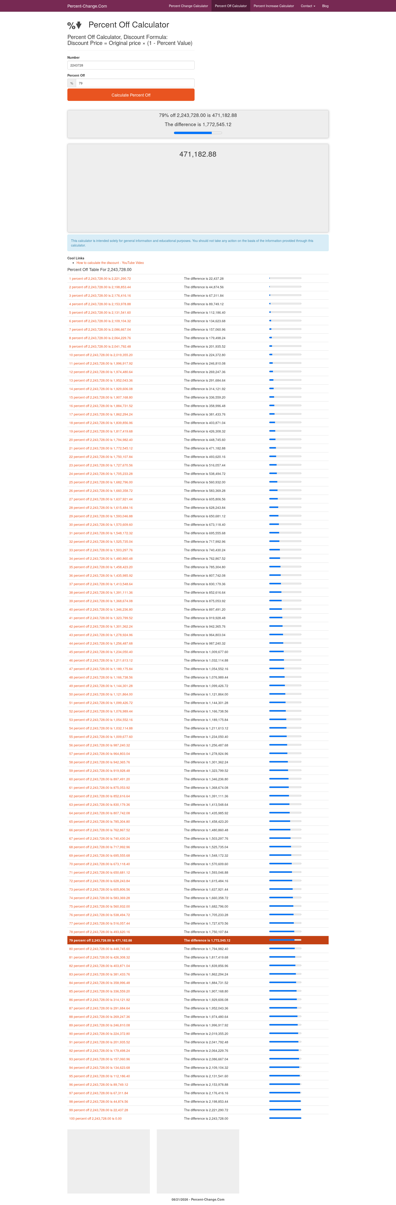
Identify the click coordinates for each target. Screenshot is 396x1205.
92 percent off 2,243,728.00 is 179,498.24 (99, 1050)
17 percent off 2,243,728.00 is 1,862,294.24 (101, 414)
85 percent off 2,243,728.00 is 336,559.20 (99, 991)
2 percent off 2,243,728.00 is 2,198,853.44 (100, 287)
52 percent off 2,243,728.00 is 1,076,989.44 (101, 711)
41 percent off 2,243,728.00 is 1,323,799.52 (101, 617)
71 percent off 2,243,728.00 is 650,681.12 (99, 872)
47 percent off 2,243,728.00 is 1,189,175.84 (101, 668)
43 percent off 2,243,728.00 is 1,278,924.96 (101, 634)
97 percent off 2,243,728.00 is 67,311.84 (98, 1093)
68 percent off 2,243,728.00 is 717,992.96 (99, 847)
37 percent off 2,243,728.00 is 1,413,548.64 (101, 584)
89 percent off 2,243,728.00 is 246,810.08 (99, 1025)
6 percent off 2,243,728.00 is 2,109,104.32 (100, 321)
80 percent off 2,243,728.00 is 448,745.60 (99, 948)
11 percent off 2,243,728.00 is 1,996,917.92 (101, 363)
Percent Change (188, 5)
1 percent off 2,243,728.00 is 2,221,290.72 (100, 278)
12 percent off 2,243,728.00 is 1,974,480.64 (101, 371)
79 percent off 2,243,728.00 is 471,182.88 (100, 940)
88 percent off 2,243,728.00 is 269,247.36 (99, 1016)
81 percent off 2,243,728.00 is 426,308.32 (99, 957)
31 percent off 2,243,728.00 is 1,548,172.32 (101, 533)
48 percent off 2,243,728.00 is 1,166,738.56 (101, 677)
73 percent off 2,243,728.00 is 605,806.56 (99, 889)
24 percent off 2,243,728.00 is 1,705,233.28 (101, 473)
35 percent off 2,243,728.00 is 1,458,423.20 (101, 567)
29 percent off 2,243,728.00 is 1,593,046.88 (101, 516)
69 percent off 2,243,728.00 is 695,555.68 (99, 855)
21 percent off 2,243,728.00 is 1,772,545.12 (101, 448)
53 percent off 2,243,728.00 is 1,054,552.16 (101, 719)
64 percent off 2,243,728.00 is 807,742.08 (99, 813)
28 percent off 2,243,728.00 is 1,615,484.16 (101, 507)
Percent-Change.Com (87, 6)
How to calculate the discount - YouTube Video (110, 262)
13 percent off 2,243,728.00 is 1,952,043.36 (101, 380)
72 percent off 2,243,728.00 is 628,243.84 (99, 880)
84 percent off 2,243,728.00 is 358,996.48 (99, 982)
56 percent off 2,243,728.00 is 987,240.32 (99, 745)
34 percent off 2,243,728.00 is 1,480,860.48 (101, 558)
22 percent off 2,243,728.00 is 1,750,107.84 (101, 456)
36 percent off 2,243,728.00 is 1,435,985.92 (101, 575)
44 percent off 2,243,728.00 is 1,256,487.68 (101, 643)
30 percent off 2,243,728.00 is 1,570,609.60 (101, 524)
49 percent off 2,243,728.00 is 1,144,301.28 (101, 685)
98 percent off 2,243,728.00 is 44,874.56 (98, 1101)
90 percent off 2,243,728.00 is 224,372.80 (99, 1033)
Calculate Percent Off (131, 95)
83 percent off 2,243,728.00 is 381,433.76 (99, 974)
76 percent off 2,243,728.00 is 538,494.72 (99, 914)
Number (73, 57)
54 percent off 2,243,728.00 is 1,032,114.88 (101, 728)
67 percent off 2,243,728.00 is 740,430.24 (99, 838)
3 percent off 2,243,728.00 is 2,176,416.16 (100, 295)
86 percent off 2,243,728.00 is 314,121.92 (99, 999)
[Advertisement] (198, 199)
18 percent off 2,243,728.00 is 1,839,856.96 (101, 422)
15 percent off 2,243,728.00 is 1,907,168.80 (101, 397)
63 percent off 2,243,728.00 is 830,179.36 (99, 804)
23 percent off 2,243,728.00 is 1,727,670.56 (101, 465)
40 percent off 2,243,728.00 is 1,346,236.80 (101, 609)
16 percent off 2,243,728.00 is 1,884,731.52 (101, 405)
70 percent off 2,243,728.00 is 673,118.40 (99, 864)
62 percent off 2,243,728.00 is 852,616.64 (99, 796)
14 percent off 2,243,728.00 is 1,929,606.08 (101, 388)
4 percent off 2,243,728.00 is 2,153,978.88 (100, 304)
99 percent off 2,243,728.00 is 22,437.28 (98, 1110)
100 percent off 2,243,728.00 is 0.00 (95, 1118)
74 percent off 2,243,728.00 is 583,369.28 (99, 897)
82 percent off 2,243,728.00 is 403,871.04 (99, 965)
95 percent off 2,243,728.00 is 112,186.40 (99, 1076)
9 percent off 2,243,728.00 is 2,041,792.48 (100, 346)
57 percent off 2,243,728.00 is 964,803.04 (99, 753)
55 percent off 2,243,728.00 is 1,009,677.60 (101, 736)
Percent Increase (274, 5)
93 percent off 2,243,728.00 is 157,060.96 (99, 1059)
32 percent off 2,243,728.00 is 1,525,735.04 (101, 541)
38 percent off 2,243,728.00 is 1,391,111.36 (101, 592)
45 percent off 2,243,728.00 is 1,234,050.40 (101, 651)
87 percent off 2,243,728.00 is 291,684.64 (99, 1008)
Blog (325, 5)
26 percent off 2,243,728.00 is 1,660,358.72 (101, 490)
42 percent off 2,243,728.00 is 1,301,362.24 (101, 626)
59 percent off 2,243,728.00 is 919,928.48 (99, 770)
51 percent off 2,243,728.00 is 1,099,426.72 (101, 702)
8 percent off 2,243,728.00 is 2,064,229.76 (100, 337)
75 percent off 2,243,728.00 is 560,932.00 (99, 906)
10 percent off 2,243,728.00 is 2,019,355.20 (101, 354)
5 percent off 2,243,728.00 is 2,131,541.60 (100, 312)
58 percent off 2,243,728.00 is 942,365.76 (99, 762)
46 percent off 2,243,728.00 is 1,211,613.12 (101, 660)
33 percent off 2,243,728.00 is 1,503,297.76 (101, 550)
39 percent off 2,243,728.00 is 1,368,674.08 (101, 600)
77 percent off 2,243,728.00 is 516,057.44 (99, 923)
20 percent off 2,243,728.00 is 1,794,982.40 (101, 439)
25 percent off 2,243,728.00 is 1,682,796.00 (101, 482)
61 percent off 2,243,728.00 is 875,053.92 (99, 787)
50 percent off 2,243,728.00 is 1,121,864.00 (101, 694)
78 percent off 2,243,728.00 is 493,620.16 (99, 931)
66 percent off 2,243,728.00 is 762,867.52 (99, 830)
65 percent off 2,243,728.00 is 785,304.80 (99, 821)
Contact (307, 5)
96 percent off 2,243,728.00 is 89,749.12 (98, 1084)
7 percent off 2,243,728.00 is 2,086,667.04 (100, 329)
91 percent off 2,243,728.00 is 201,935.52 (99, 1042)
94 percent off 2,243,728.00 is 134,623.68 (99, 1067)
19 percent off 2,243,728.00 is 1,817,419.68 (101, 431)
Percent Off (231, 5)
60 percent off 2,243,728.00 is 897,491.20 (99, 779)
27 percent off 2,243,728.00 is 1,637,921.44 (101, 499)
